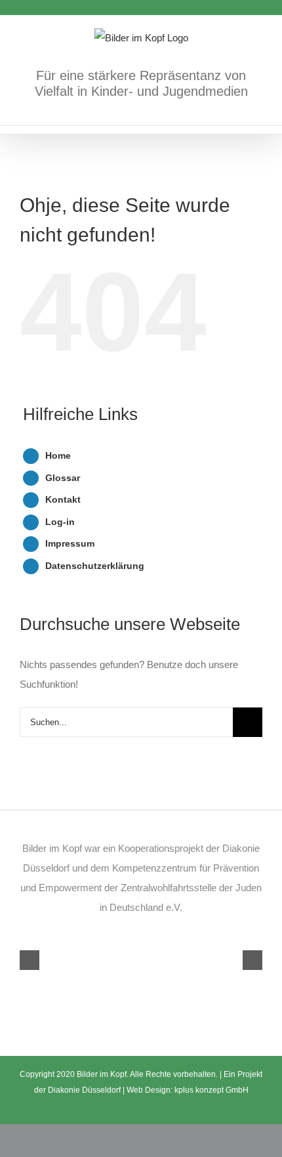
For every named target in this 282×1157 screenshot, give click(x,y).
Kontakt (63, 499)
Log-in (60, 521)
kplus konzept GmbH (211, 1090)
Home (58, 455)
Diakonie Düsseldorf (85, 1090)
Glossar (62, 478)
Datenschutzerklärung (94, 565)
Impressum (69, 543)
